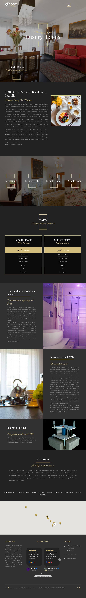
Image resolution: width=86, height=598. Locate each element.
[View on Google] (32, 562)
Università (42, 494)
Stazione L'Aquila (9, 492)
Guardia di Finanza (38, 492)
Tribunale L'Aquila (23, 492)
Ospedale (78, 492)
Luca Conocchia (16, 588)
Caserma (49, 492)
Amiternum (58, 492)
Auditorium (69, 492)
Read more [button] (32, 559)
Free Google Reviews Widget (44, 576)
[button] (53, 525)
